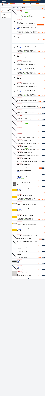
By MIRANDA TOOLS (19, 98)
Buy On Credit (32, 3)
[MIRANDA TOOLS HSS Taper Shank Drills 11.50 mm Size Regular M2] (14, 153)
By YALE (18, 183)
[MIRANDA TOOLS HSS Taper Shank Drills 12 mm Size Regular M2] (14, 135)
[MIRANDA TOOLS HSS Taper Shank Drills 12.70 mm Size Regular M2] (14, 105)
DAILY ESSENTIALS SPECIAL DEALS (13, 4)
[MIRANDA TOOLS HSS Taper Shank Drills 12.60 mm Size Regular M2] (14, 111)
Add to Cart (40, 101)
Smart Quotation (28, 3)
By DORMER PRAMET (19, 28)
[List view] (42, 9)
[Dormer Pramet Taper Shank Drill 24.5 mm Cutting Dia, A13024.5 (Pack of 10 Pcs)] (14, 29)
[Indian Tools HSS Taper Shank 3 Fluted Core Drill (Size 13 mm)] (14, 230)
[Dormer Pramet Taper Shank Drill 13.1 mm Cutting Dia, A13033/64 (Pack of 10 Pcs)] (14, 70)
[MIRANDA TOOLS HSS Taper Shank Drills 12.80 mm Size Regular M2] (14, 99)
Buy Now (43, 101)
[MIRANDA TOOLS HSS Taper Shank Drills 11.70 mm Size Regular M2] (14, 147)
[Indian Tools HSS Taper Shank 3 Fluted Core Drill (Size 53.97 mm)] (14, 210)
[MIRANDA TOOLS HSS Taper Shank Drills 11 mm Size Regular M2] (14, 172)
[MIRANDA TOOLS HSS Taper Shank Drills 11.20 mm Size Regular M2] (14, 166)
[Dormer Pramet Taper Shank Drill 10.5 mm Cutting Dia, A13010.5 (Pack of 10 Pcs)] (14, 62)
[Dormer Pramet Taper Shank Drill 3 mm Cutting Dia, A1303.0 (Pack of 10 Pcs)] (14, 84)
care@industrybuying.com (19, 1)
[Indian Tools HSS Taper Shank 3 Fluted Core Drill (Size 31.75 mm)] (14, 196)
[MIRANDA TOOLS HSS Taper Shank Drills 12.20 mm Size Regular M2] (14, 129)
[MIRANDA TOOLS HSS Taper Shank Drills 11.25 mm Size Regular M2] (14, 159)
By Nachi (18, 236)
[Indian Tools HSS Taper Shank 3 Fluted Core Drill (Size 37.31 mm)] (14, 203)
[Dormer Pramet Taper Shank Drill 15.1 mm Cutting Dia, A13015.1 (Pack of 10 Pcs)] (14, 77)
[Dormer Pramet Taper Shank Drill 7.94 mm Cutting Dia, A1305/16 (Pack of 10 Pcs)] (14, 55)
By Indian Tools (19, 189)
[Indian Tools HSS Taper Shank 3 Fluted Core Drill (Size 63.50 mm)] (14, 216)
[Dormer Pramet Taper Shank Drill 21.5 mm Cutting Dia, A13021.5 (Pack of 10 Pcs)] (14, 21)
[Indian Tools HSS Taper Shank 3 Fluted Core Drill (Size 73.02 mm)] (14, 223)
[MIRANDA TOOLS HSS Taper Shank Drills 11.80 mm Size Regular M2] (14, 141)
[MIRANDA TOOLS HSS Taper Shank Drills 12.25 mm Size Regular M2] (14, 123)
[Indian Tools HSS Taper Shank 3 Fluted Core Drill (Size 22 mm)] (14, 190)
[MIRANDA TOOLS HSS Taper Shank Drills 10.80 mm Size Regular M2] (14, 178)
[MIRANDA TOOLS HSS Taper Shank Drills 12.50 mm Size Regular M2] (14, 117)
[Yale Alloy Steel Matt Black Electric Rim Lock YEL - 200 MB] (14, 184)
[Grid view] (44, 9)
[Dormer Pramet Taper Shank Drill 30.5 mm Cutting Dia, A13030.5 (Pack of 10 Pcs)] (14, 36)
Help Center (37, 3)
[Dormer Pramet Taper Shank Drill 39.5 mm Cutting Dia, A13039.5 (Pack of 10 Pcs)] (14, 48)
